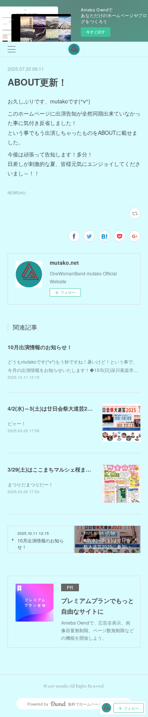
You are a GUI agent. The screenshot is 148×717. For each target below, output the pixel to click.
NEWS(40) (17, 192)
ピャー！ (17, 423)
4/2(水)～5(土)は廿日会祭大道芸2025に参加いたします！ (76, 408)
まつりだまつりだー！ (30, 484)
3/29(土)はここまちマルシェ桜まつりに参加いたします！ (76, 469)
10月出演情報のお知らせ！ (40, 347)
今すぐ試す (95, 31)
